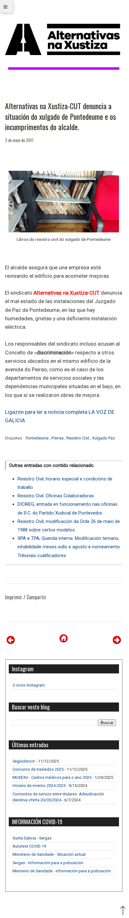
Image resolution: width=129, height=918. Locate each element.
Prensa (57, 438)
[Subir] (122, 911)
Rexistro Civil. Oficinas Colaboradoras (56, 496)
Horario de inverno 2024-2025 (39, 785)
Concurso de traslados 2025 (38, 769)
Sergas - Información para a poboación (48, 862)
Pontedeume (37, 438)
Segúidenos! (24, 761)
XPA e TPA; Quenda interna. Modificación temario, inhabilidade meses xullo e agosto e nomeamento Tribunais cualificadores (69, 546)
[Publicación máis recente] (11, 642)
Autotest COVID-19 (29, 846)
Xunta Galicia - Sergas (32, 838)
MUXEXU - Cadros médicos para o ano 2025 (52, 777)
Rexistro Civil (78, 438)
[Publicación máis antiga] (117, 642)
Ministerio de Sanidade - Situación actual (49, 854)
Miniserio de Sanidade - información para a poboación (62, 871)
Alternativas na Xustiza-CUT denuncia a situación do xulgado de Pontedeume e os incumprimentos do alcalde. (60, 116)
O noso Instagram (29, 685)
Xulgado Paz (103, 438)
